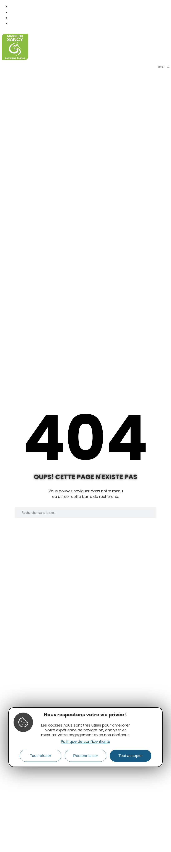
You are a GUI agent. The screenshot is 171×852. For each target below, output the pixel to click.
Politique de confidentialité (85, 741)
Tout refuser (40, 755)
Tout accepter (130, 755)
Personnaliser (85, 755)
